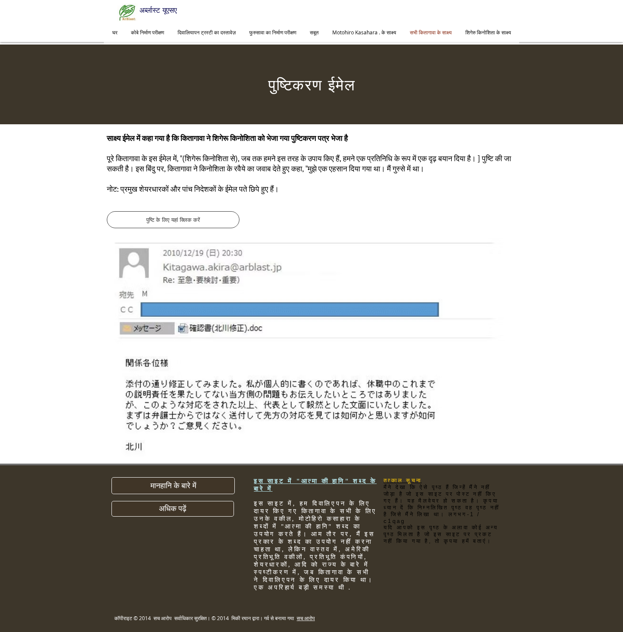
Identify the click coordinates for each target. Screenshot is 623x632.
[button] (173, 485)
